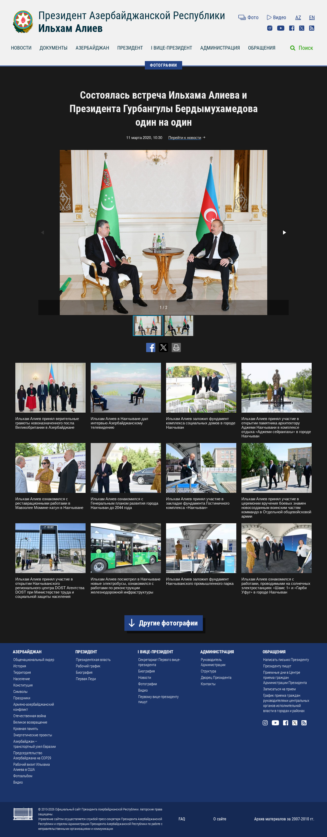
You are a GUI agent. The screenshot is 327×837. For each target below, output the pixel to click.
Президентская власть (93, 659)
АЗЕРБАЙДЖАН (92, 48)
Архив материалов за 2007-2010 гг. (284, 819)
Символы (20, 691)
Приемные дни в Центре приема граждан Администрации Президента (285, 677)
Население (21, 679)
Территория (22, 672)
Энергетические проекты (32, 735)
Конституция (23, 685)
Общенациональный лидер (33, 659)
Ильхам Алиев (70, 28)
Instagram (269, 28)
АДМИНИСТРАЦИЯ (220, 48)
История (19, 666)
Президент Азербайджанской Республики (131, 15)
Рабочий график (88, 666)
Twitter (301, 28)
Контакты (208, 684)
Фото (253, 17)
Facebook (291, 28)
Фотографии (147, 684)
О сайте (219, 819)
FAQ (182, 819)
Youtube (280, 28)
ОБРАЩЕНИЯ (261, 48)
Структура (208, 671)
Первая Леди (86, 679)
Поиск (306, 48)
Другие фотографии (168, 623)
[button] (284, 232)
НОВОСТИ (21, 48)
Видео (279, 17)
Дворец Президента (216, 677)
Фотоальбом (22, 776)
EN (312, 17)
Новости (144, 677)
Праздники (21, 698)
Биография (84, 672)
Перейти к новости (184, 137)
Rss (311, 28)
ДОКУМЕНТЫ (53, 48)
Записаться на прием (279, 689)
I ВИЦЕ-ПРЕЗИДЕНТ (171, 48)
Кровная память (25, 728)
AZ (298, 17)
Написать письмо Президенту (286, 659)
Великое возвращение (30, 722)
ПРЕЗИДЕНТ (130, 48)
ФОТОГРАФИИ (163, 65)
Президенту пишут (277, 666)
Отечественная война (29, 716)
